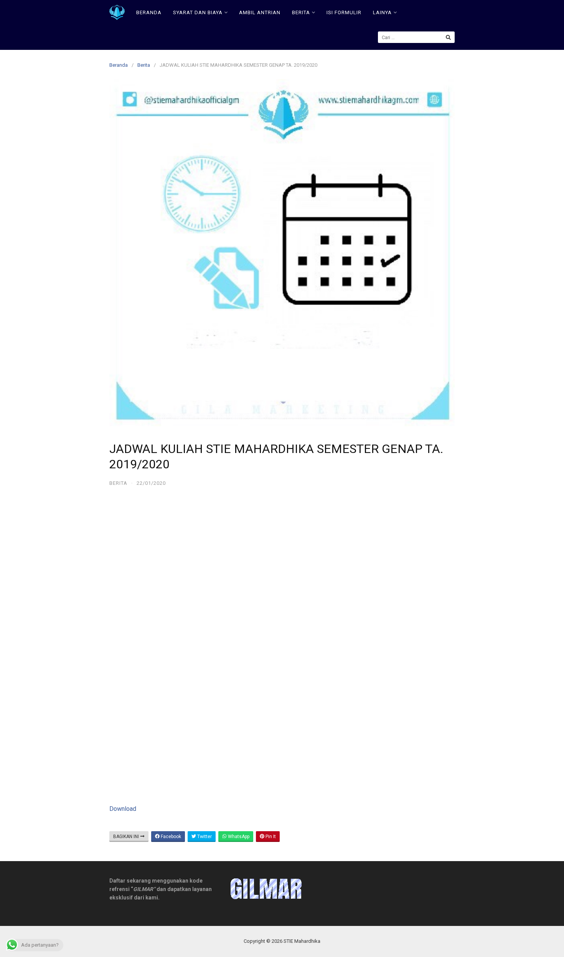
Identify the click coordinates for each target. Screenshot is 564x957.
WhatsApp (238, 836)
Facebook (170, 836)
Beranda (118, 65)
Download (122, 808)
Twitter (204, 836)
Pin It (270, 836)
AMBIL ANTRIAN (259, 12)
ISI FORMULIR (344, 12)
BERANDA (149, 12)
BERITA (301, 12)
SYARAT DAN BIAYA (198, 12)
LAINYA (382, 12)
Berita (143, 65)
